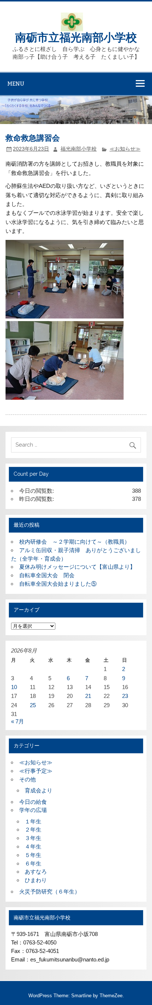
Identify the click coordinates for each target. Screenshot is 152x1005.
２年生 (33, 829)
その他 (27, 779)
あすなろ (36, 871)
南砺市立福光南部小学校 (76, 36)
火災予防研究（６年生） (49, 891)
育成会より (38, 790)
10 (14, 687)
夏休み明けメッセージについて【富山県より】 (77, 567)
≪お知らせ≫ (125, 149)
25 (33, 705)
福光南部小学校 (79, 149)
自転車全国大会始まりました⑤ (58, 584)
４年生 (33, 846)
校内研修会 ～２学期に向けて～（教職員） (74, 541)
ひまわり (36, 880)
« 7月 (17, 721)
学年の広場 (33, 810)
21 (88, 696)
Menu (15, 83)
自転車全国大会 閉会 (47, 575)
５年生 (33, 855)
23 (125, 696)
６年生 (33, 863)
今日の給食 (33, 802)
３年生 (33, 838)
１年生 (33, 821)
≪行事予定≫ (35, 771)
